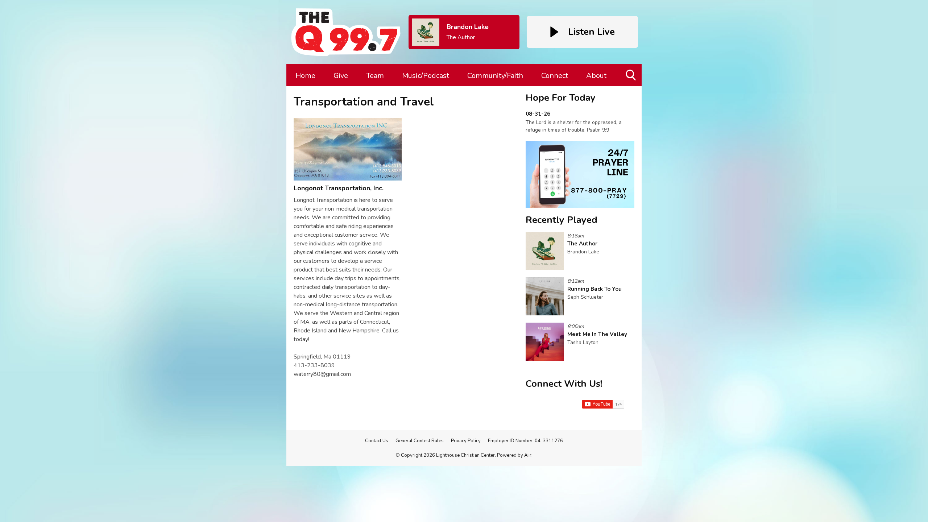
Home (305, 75)
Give (341, 75)
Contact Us (376, 441)
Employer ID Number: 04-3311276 (525, 441)
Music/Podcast (425, 75)
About (596, 75)
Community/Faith (495, 75)
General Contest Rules (419, 441)
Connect (554, 75)
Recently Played (561, 220)
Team (375, 75)
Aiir (527, 455)
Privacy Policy (466, 441)
